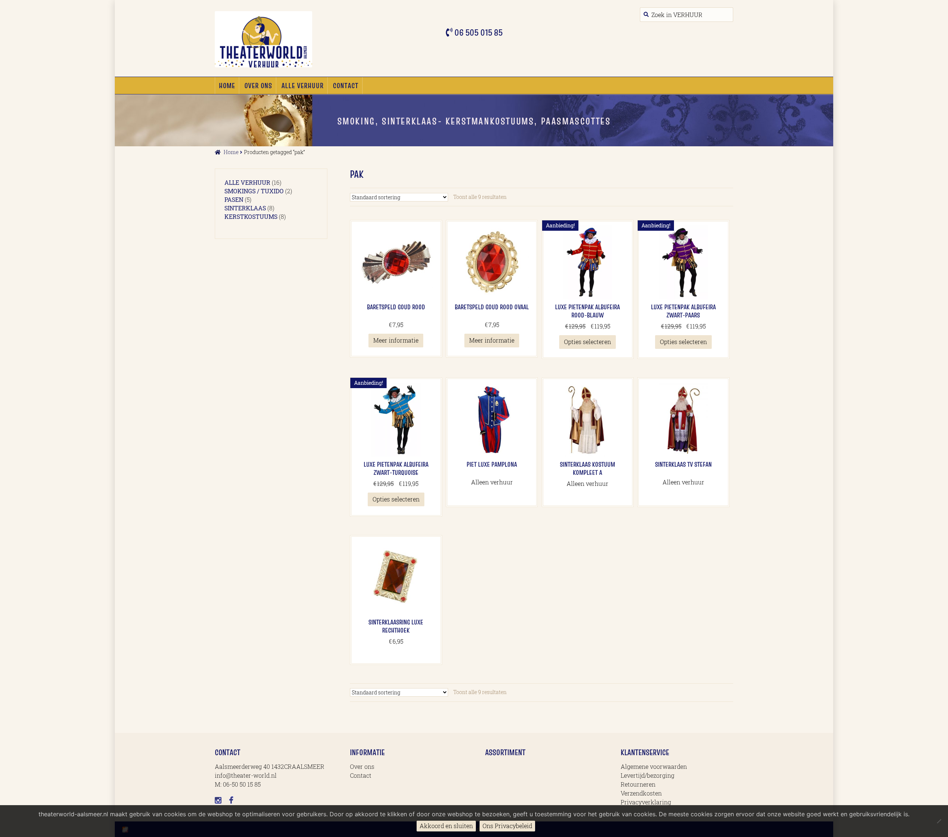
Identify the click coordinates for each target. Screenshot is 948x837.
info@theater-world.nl (246, 775)
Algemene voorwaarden (654, 766)
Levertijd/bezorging (647, 775)
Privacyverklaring (646, 802)
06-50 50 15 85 (242, 784)
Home (227, 85)
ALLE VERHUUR (302, 85)
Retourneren (638, 784)
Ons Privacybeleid (507, 826)
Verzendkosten (641, 793)
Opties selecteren (587, 342)
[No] (938, 821)
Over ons (258, 85)
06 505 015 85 (478, 32)
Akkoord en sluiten (446, 826)
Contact (345, 85)
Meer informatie (395, 340)
